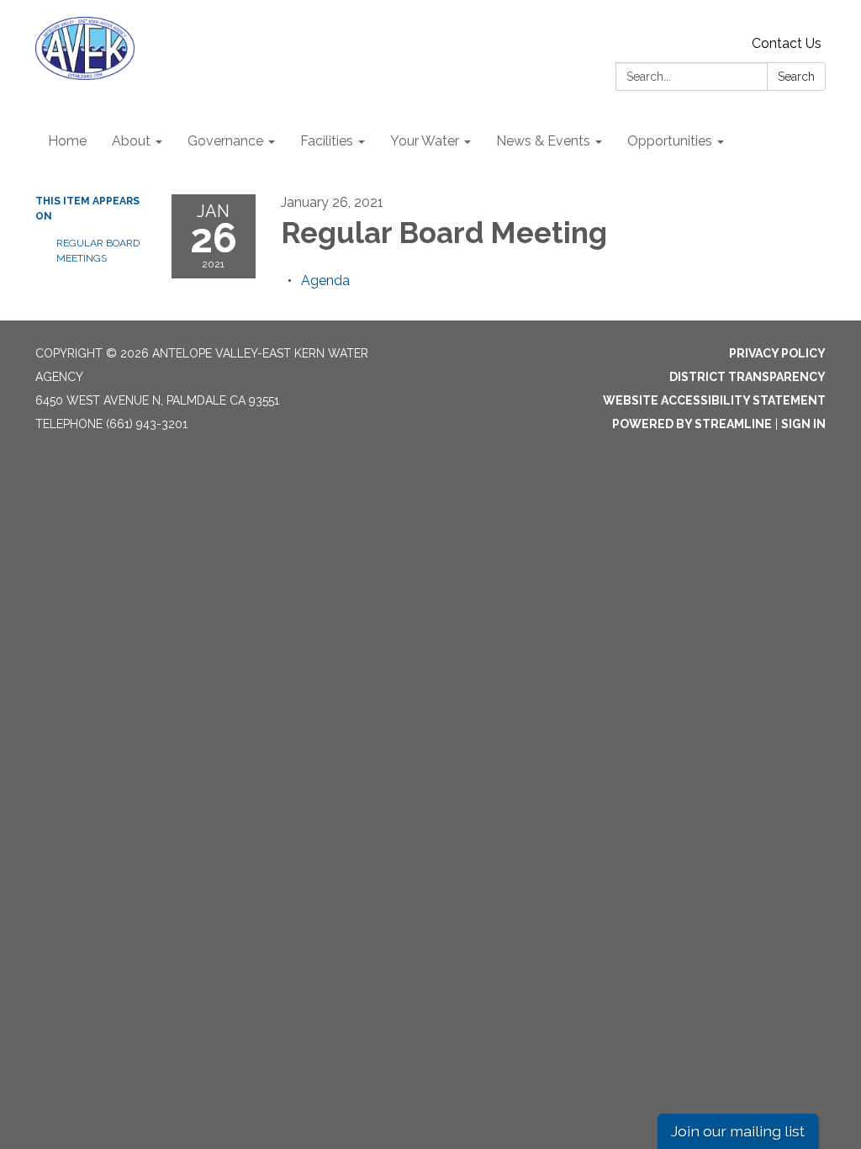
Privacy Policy (777, 353)
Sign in (803, 424)
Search (796, 76)
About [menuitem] (131, 141)
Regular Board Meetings (98, 250)
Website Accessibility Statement (714, 400)
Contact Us (786, 43)
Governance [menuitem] (225, 141)
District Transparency (747, 377)
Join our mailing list (738, 1131)
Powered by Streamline (692, 424)
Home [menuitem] (67, 141)
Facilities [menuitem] (326, 141)
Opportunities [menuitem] (669, 141)
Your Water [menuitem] (424, 141)
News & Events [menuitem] (543, 141)
